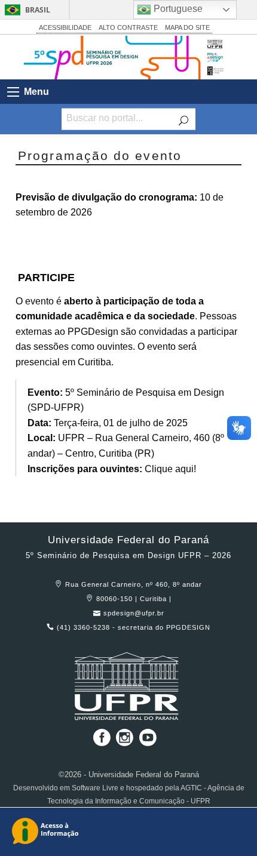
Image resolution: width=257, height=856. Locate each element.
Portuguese (177, 9)
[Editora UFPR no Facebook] (99, 742)
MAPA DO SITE (187, 27)
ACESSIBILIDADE (65, 27)
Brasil (37, 10)
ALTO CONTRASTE (128, 27)
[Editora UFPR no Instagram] (125, 742)
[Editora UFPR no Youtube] (147, 742)
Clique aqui (169, 469)
